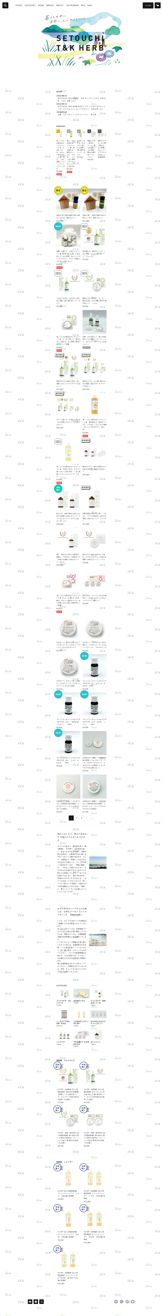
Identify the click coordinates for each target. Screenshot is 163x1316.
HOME (19, 5)
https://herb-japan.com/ (133, 1301)
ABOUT (60, 5)
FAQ (83, 5)
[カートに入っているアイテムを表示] (158, 5)
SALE (90, 5)
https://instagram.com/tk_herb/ (127, 1301)
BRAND (50, 5)
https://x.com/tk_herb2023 (121, 1301)
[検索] (5, 5)
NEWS (41, 5)
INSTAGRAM (72, 5)
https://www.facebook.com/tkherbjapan (116, 1301)
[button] (148, 5)
